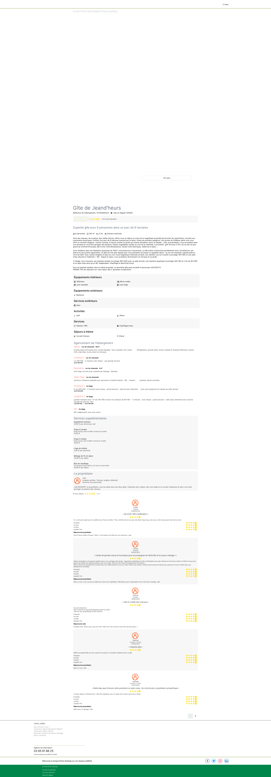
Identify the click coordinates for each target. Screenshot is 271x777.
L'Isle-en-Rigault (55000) (123, 213)
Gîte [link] (83, 11)
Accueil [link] (76, 11)
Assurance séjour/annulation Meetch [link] (48, 729)
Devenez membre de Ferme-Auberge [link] (48, 733)
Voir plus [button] (166, 178)
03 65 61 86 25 (43, 751)
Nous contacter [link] (40, 735)
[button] (226, 4)
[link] (77, 219)
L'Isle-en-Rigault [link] (93, 11)
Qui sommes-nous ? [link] (41, 727)
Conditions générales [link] (49, 770)
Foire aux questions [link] (48, 772)
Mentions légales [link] (47, 775)
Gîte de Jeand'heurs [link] (110, 11)
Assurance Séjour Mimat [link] (43, 731)
